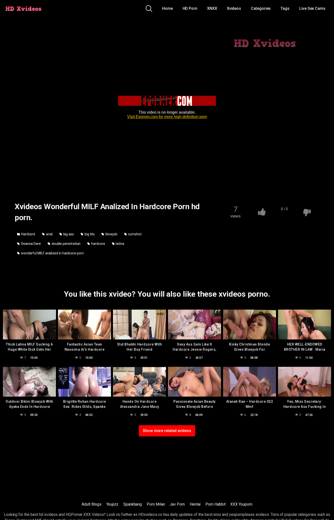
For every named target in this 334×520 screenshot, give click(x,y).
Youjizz (112, 504)
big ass (68, 234)
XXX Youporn (241, 504)
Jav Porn (177, 504)
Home (167, 8)
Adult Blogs (91, 504)
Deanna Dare (30, 244)
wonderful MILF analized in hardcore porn (52, 253)
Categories (261, 8)
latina (119, 244)
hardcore (97, 244)
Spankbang (132, 504)
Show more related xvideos (167, 430)
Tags (284, 8)
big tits (89, 234)
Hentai (195, 504)
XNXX (212, 8)
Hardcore (28, 234)
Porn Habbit (215, 504)
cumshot (134, 234)
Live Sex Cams (312, 8)
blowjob (111, 234)
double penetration (65, 244)
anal (49, 234)
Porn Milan (156, 504)
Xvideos (234, 8)
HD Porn (190, 8)
